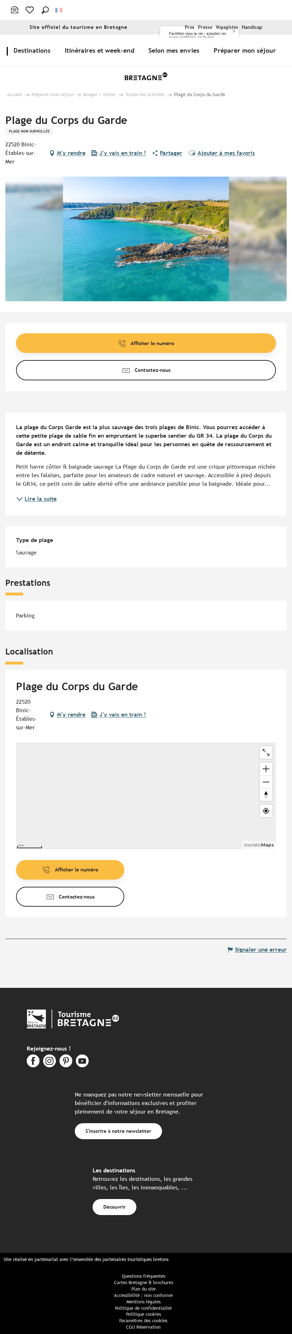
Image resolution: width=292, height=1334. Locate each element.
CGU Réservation (143, 1327)
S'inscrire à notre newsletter (118, 1131)
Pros (189, 27)
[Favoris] (30, 10)
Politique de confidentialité (143, 1308)
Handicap (252, 27)
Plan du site (143, 1289)
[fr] (59, 10)
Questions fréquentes (143, 1276)
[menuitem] (33, 50)
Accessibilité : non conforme (143, 1295)
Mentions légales (143, 1301)
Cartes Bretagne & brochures (143, 1282)
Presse (205, 27)
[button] (45, 10)
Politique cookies (143, 1314)
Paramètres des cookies (143, 1320)
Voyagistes (227, 27)
